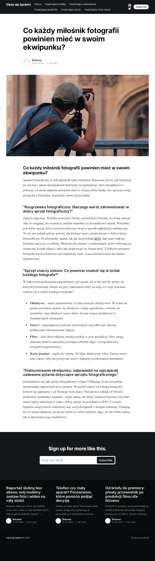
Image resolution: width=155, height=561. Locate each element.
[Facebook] (129, 5)
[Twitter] (129, 8)
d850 (97, 238)
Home (38, 4)
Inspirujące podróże (46, 9)
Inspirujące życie (71, 9)
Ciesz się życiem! (18, 4)
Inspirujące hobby (55, 4)
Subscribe (141, 6)
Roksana (37, 60)
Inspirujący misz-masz (98, 9)
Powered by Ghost (140, 538)
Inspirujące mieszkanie (83, 4)
